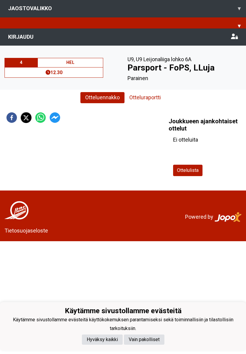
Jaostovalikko (124, 8)
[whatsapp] (40, 117)
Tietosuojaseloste (26, 230)
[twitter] (26, 117)
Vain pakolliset (144, 339)
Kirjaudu (21, 37)
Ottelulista (188, 170)
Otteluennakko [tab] (102, 97)
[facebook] (11, 117)
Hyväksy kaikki (102, 339)
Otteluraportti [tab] (145, 97)
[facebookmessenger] (55, 117)
